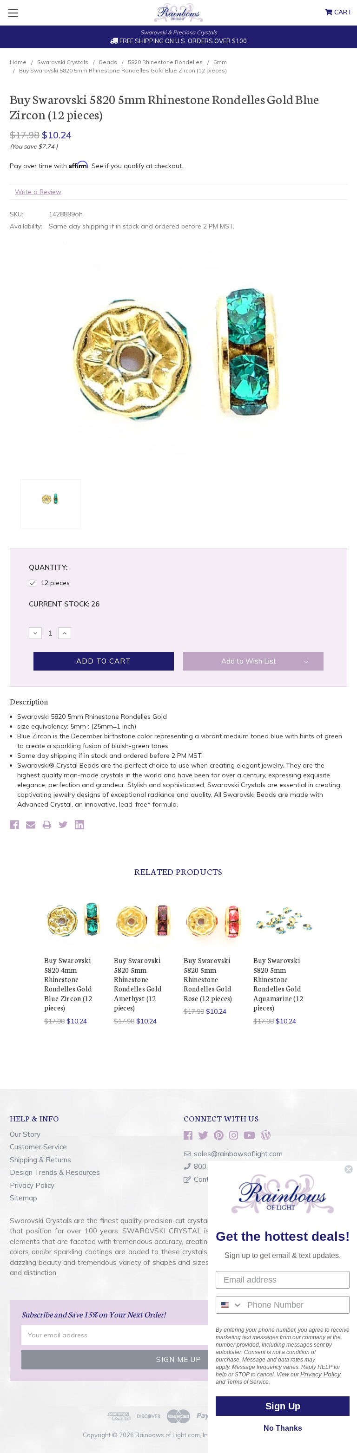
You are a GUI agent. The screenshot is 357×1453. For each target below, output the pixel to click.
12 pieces (55, 583)
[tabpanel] (74, 958)
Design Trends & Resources (55, 1172)
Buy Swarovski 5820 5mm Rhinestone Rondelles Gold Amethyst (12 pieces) (138, 983)
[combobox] (229, 1305)
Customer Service (38, 1146)
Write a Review (38, 192)
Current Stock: (64, 603)
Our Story (25, 1134)
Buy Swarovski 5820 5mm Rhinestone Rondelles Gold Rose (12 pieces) (208, 979)
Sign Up (282, 1406)
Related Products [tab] (178, 871)
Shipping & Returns (40, 1159)
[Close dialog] (348, 1169)
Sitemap (23, 1197)
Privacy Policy (32, 1185)
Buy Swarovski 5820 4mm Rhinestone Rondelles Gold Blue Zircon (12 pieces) (68, 983)
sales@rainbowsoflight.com (238, 1153)
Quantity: (48, 567)
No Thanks (283, 1428)
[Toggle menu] (13, 13)
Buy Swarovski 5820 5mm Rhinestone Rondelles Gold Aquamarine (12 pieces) (278, 983)
